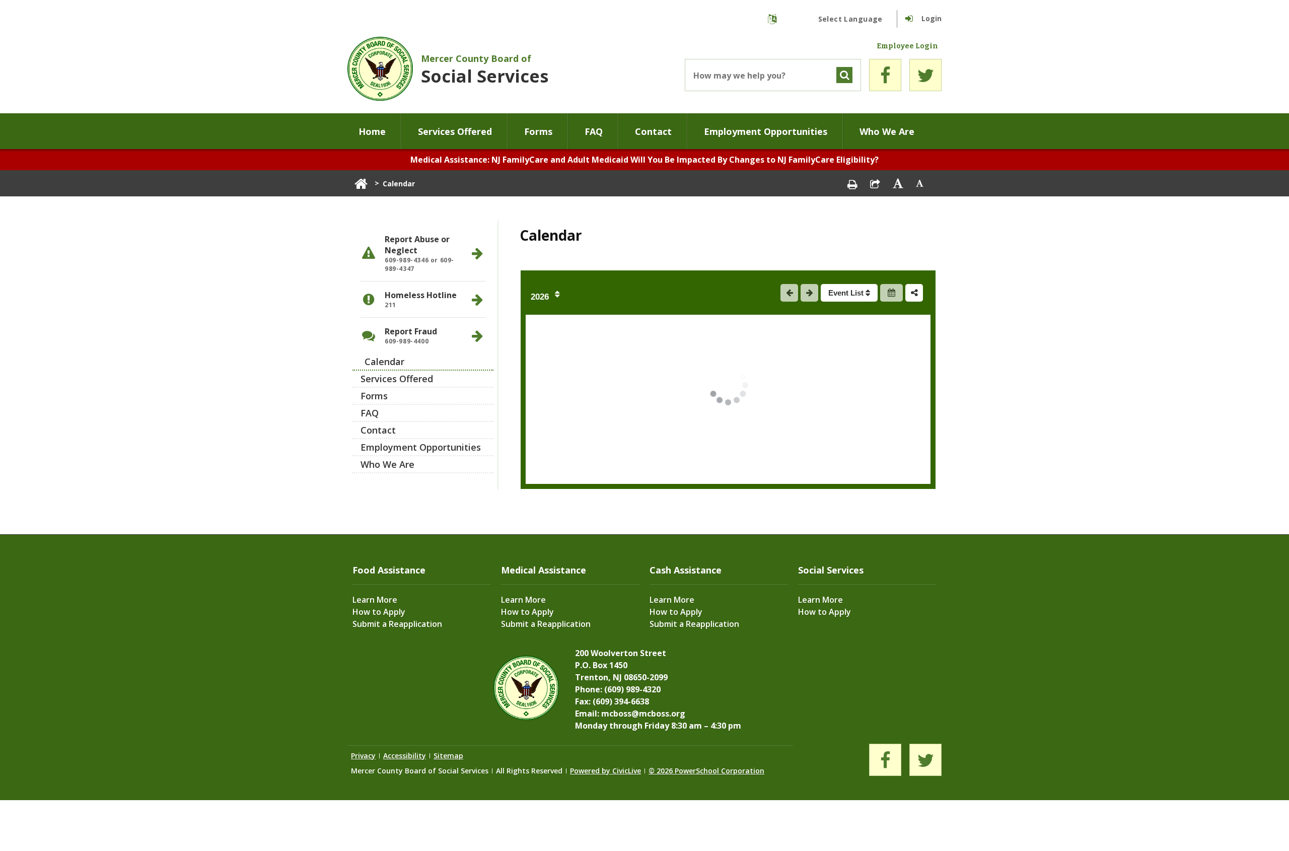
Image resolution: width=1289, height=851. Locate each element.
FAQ (594, 131)
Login (931, 18)
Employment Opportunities (765, 131)
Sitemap (448, 755)
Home (372, 131)
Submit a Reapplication (397, 623)
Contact (653, 131)
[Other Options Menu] (914, 293)
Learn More (374, 599)
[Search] (844, 75)
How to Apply (378, 611)
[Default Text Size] (920, 183)
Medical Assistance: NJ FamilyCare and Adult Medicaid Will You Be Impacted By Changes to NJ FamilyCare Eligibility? (644, 159)
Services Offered (455, 131)
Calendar (384, 362)
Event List (847, 293)
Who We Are (887, 131)
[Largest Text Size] (897, 183)
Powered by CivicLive (605, 770)
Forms (538, 131)
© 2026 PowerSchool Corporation (706, 770)
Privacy (363, 755)
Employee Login (907, 46)
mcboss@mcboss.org (643, 713)
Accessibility (404, 755)
